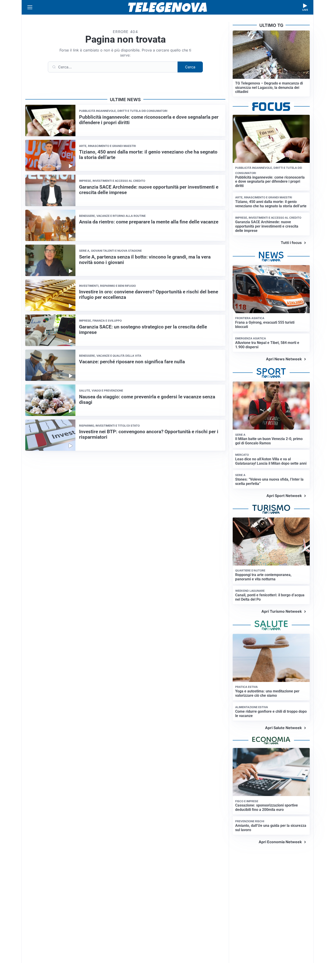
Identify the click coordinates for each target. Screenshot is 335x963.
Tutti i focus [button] (291, 242)
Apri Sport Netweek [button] (284, 495)
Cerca (190, 67)
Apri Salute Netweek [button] (283, 727)
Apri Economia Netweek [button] (280, 842)
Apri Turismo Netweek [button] (281, 611)
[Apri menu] (30, 7)
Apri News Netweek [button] (284, 359)
